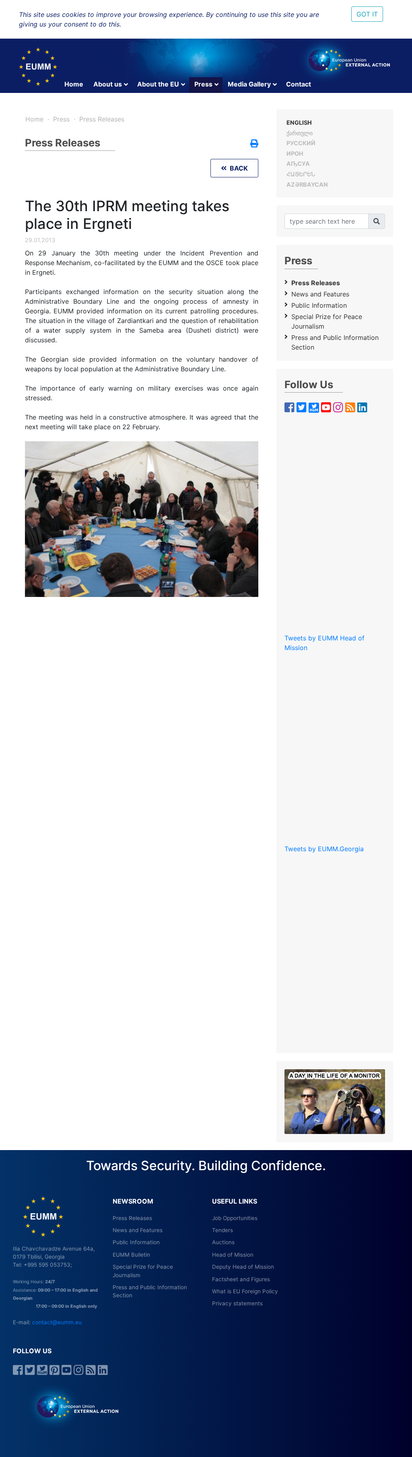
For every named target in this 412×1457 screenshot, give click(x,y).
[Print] (254, 144)
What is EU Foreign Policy (245, 1291)
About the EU (158, 84)
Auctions (223, 1242)
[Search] (376, 221)
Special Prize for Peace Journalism (326, 321)
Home (73, 84)
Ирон (294, 153)
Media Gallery (249, 84)
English (299, 122)
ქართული (299, 133)
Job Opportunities (235, 1218)
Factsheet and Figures (241, 1279)
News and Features (320, 294)
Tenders (222, 1230)
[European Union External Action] (73, 1406)
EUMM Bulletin (131, 1254)
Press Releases (101, 119)
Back (237, 168)
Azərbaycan (307, 184)
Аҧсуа (298, 163)
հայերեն (300, 174)
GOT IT (367, 14)
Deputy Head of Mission (243, 1267)
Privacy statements (237, 1303)
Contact (298, 84)
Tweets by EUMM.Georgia (324, 849)
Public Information (319, 305)
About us (107, 84)
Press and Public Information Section (335, 342)
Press (203, 84)
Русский (300, 143)
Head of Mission (232, 1254)
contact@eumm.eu (57, 1322)
